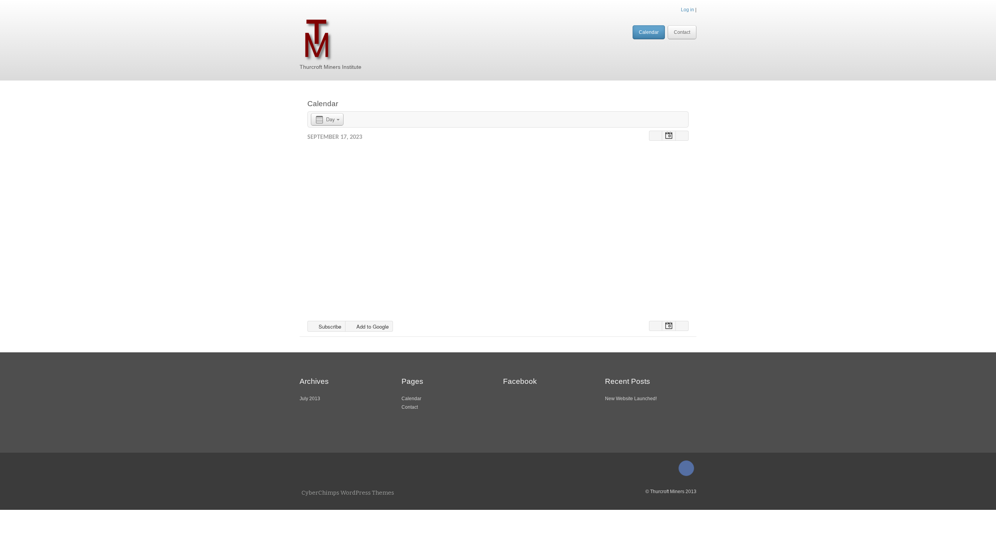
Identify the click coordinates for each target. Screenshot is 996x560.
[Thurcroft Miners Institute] (317, 38)
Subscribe (329, 326)
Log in (687, 9)
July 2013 (310, 398)
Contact (682, 32)
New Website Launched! (631, 398)
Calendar (649, 32)
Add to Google (372, 326)
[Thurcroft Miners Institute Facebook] (686, 468)
